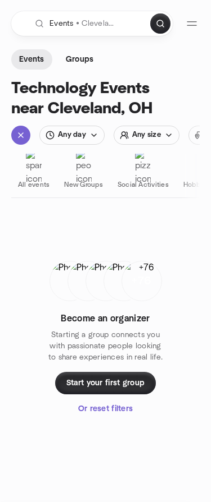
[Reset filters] (20, 135)
